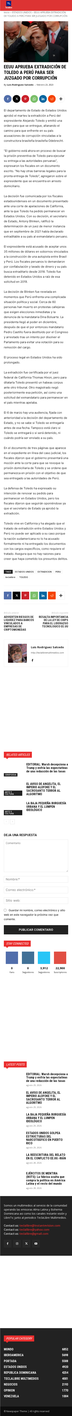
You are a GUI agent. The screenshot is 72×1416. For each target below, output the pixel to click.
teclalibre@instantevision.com (39, 1225)
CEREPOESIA (10, 774)
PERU (58, 571)
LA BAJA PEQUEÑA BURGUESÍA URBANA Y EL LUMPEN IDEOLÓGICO (46, 806)
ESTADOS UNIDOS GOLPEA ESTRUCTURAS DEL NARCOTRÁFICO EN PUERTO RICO (44, 1138)
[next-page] (12, 821)
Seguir (28, 953)
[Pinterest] (25, 99)
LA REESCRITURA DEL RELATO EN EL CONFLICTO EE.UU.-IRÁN (46, 1156)
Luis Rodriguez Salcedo (20, 84)
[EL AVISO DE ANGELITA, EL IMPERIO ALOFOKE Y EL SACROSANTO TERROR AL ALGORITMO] (13, 789)
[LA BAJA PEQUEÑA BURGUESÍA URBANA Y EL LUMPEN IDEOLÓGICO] (13, 808)
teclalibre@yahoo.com (34, 1229)
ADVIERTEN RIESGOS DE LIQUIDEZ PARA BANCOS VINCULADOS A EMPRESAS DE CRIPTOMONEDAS (19, 623)
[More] (61, 99)
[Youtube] (36, 1243)
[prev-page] (6, 821)
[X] (16, 99)
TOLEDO (23, 577)
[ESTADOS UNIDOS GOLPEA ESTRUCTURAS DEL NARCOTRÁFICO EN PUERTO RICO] (13, 1138)
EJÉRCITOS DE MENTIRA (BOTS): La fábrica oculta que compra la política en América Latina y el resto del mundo (45, 1178)
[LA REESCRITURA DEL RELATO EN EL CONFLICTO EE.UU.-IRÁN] (13, 1160)
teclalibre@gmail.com (33, 1233)
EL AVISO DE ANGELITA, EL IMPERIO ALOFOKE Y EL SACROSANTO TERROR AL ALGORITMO (43, 789)
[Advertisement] (36, 709)
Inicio (7, 12)
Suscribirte (60, 953)
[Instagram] (17, 1243)
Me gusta (12, 953)
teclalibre (10, 577)
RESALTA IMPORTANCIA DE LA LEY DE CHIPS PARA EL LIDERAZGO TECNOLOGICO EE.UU (53, 621)
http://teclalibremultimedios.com (47, 652)
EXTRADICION (45, 571)
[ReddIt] (52, 99)
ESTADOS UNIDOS (21, 12)
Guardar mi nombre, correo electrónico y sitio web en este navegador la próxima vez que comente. (34, 915)
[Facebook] (8, 99)
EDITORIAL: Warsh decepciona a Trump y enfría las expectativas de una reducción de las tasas (47, 768)
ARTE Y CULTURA (9, 793)
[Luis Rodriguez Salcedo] (17, 653)
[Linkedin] (43, 99)
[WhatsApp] (34, 99)
